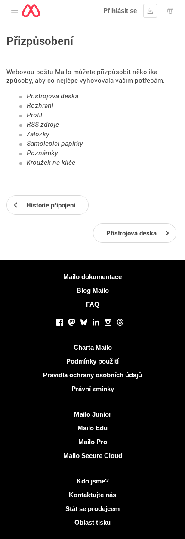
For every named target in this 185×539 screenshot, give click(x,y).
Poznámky (42, 153)
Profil (34, 115)
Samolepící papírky (55, 143)
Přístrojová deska (52, 96)
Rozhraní (40, 106)
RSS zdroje (43, 124)
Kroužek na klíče (51, 162)
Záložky (38, 134)
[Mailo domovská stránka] (31, 10)
